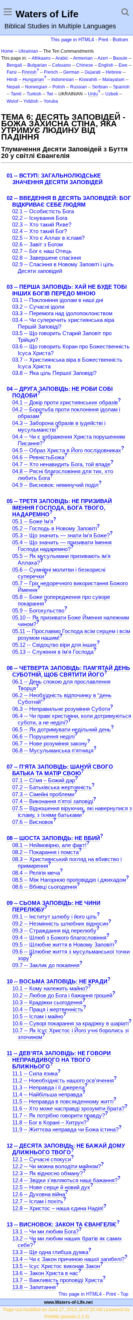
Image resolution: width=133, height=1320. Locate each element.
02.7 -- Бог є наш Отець (42, 251)
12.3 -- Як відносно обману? (47, 1173)
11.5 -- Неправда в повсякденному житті (62, 1101)
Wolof (12, 101)
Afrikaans (41, 58)
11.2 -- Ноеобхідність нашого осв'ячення (63, 1080)
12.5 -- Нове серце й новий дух (51, 1187)
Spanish (121, 86)
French (51, 72)
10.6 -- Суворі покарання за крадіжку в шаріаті (70, 1023)
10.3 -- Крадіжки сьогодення (47, 1002)
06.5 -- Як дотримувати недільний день (61, 729)
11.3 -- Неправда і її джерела (48, 1087)
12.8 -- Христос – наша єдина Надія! (57, 1208)
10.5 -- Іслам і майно (37, 1016)
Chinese (84, 65)
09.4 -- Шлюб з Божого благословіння (59, 937)
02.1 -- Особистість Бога (43, 211)
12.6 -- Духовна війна (38, 1194)
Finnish (29, 72)
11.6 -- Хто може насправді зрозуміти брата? (68, 1108)
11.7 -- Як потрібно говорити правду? (58, 1115)
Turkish (34, 93)
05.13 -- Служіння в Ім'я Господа (52, 652)
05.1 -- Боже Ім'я (32, 521)
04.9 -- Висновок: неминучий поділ (55, 485)
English (105, 65)
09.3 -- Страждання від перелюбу (54, 930)
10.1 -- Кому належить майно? (50, 988)
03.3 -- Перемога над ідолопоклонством (62, 313)
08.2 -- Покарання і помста (45, 852)
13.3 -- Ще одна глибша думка (50, 1252)
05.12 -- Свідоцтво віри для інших (54, 645)
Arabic (61, 58)
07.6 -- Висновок (32, 822)
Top (124, 1294)
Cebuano (61, 65)
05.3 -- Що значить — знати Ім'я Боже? (61, 535)
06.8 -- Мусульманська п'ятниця (52, 750)
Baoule (120, 58)
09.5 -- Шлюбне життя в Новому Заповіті (63, 944)
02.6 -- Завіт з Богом (37, 244)
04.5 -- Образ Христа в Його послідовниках (66, 450)
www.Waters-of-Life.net (68, 1302)
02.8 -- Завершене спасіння (46, 257)
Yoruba (51, 101)
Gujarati (92, 72)
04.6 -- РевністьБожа (38, 457)
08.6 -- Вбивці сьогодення (44, 887)
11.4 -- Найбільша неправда (47, 1094)
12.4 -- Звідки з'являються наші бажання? (64, 1180)
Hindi (12, 79)
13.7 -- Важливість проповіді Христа (57, 1280)
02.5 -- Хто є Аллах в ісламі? (48, 238)
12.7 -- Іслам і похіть (37, 1201)
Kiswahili (88, 79)
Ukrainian (28, 51)
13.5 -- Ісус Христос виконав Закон (56, 1266)
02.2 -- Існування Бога (39, 218)
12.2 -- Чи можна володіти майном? (56, 1166)
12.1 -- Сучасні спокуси (41, 1159)
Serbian (100, 86)
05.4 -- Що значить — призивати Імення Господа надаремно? (62, 545)
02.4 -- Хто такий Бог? (39, 231)
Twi (50, 93)
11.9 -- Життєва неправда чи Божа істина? (65, 1129)
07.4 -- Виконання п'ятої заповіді (52, 801)
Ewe (123, 65)
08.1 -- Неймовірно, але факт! (49, 845)
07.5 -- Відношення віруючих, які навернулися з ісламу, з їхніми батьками (72, 811)
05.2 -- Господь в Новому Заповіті (54, 528)
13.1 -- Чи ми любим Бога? (45, 1231)
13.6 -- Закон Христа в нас (45, 1273)
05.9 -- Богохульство (38, 610)
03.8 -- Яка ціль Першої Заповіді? (54, 373)
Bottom (120, 39)
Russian (78, 86)
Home (7, 51)
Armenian (83, 58)
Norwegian (36, 86)
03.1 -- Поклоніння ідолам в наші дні (57, 300)
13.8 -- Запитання (34, 1287)
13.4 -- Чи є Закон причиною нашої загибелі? (68, 1259)
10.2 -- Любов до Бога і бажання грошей (62, 995)
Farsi (12, 72)
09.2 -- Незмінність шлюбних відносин (60, 923)
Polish (58, 86)
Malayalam (113, 79)
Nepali (13, 86)
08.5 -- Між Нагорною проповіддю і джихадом (69, 880)
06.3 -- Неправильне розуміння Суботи (61, 709)
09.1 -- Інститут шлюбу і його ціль (54, 916)
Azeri (103, 58)
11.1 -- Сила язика (35, 1073)
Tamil (16, 93)
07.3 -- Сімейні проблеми (43, 794)
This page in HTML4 (72, 39)
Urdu (93, 93)
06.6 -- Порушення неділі (43, 736)
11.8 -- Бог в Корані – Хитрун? (49, 1122)
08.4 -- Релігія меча (36, 873)
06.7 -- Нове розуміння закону (49, 743)
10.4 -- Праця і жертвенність (47, 1009)
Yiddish (30, 101)
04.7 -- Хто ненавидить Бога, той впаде (61, 464)
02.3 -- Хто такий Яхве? (41, 224)
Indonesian (62, 79)
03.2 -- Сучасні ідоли (38, 306)
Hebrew (114, 72)
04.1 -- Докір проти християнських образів (65, 402)
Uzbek (111, 93)
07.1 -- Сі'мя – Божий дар (43, 780)
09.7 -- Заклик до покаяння (45, 965)
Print (103, 39)
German (71, 72)
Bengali (14, 65)
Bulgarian (37, 65)
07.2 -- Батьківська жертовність (52, 787)
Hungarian (33, 79)
